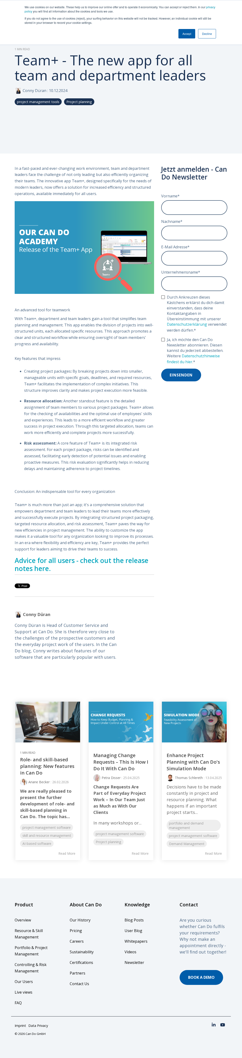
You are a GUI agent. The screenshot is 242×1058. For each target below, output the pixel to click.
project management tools (38, 102)
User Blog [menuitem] (133, 930)
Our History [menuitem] (80, 920)
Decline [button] (207, 34)
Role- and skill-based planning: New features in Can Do (47, 766)
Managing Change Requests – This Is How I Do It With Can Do (120, 762)
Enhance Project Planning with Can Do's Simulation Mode (193, 762)
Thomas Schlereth (189, 777)
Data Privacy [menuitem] (38, 1025)
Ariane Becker (39, 782)
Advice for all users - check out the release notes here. (81, 564)
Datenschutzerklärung (187, 324)
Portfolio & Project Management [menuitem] (31, 951)
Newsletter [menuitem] (134, 962)
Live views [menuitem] (23, 992)
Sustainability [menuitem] (82, 951)
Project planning (79, 102)
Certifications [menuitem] (81, 962)
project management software (46, 827)
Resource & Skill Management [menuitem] (29, 934)
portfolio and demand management (186, 825)
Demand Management (186, 843)
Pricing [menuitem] (76, 930)
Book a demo (201, 977)
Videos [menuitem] (130, 951)
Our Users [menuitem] (24, 981)
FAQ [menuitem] (18, 1002)
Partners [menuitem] (77, 973)
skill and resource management (46, 835)
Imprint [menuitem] (20, 1025)
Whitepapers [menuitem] (136, 941)
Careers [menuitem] (77, 941)
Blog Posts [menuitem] (134, 920)
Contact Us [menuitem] (79, 983)
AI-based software (36, 843)
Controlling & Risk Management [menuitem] (31, 968)
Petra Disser (111, 777)
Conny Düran (34, 90)
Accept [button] (186, 34)
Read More (66, 853)
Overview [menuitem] (23, 920)
